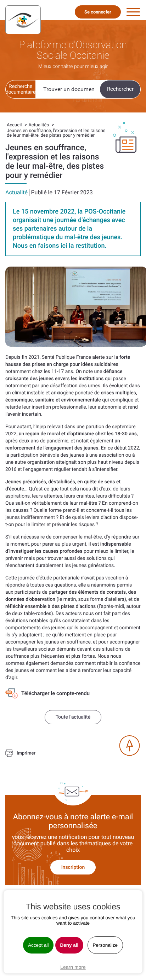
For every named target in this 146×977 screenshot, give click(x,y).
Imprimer (26, 753)
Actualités (38, 125)
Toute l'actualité (73, 717)
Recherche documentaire (20, 89)
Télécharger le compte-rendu (56, 693)
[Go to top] (129, 745)
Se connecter (97, 12)
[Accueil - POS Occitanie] (23, 19)
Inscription (73, 867)
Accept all (38, 945)
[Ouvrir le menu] (133, 12)
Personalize (105, 945)
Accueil (14, 125)
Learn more (73, 967)
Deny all (69, 945)
